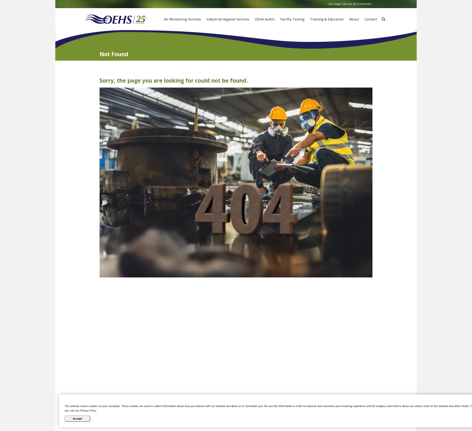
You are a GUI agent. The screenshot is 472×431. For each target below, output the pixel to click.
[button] (383, 19)
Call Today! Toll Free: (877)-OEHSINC (350, 4)
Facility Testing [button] (292, 19)
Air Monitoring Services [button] (182, 19)
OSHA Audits (265, 19)
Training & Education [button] (327, 19)
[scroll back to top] (458, 417)
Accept (77, 418)
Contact (371, 19)
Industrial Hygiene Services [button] (227, 19)
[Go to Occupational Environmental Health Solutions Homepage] (116, 19)
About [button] (354, 19)
